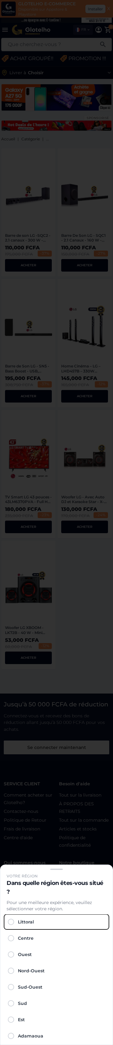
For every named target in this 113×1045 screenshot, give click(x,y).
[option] (56, 921)
